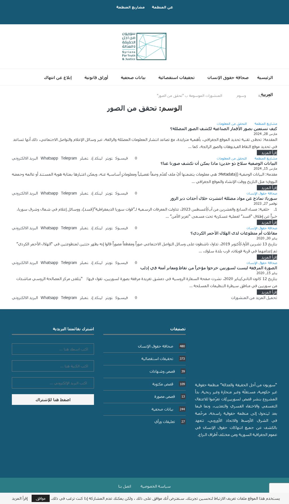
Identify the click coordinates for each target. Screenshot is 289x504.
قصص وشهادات (167, 371)
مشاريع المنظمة (130, 7)
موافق (40, 498)
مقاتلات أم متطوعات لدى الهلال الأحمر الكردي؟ (234, 232)
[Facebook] (150, 16)
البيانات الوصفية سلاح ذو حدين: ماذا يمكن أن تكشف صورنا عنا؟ (219, 163)
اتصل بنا (124, 486)
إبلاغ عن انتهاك (58, 77)
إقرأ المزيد (269, 152)
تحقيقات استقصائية (176, 77)
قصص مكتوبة (168, 384)
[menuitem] (264, 94)
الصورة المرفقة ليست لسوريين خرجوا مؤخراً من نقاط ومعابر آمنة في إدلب (208, 267)
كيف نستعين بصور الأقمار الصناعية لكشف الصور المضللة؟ (223, 128)
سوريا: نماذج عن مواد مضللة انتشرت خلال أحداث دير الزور (223, 198)
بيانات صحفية (133, 77)
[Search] (141, 111)
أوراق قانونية (96, 77)
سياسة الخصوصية (156, 486)
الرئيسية (265, 77)
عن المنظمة (162, 7)
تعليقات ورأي (169, 421)
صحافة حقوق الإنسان (228, 77)
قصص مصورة (169, 396)
